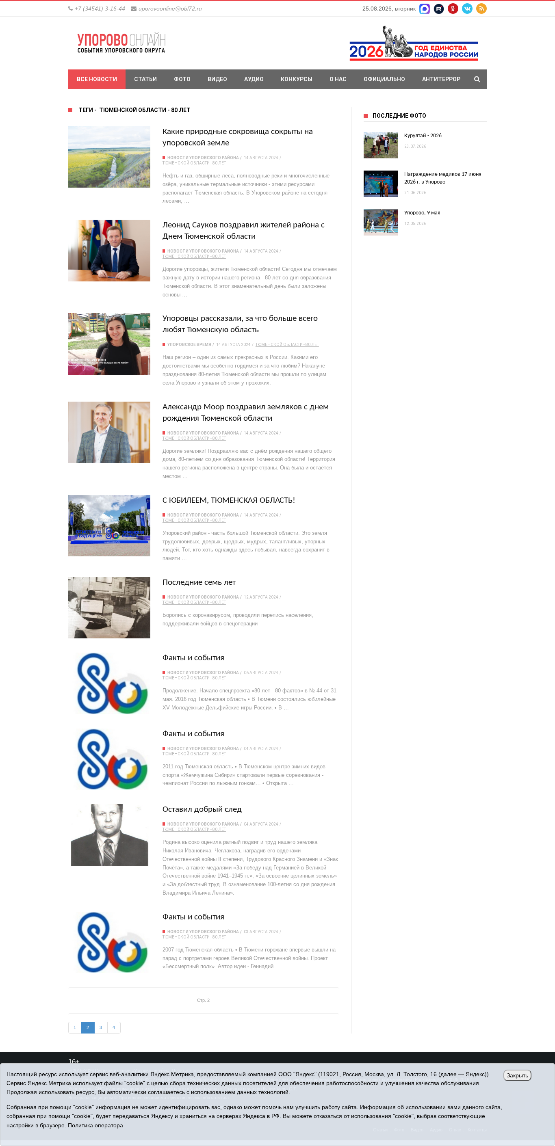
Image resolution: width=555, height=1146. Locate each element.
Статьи (145, 79)
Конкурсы (296, 79)
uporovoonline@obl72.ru (170, 8)
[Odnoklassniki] (453, 8)
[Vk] (467, 8)
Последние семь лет (199, 582)
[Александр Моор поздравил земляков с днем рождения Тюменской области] (109, 432)
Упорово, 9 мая (422, 213)
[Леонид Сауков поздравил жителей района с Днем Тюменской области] (109, 250)
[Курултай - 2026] (381, 145)
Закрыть (517, 1075)
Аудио (254, 79)
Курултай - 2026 (423, 136)
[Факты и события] (109, 683)
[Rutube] (439, 8)
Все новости (97, 79)
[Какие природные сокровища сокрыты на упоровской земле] (109, 157)
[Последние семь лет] (109, 607)
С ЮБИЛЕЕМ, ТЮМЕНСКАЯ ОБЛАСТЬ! (229, 500)
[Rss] (481, 8)
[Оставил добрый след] (109, 834)
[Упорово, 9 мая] (381, 222)
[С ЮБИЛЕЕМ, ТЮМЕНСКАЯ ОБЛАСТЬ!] (109, 525)
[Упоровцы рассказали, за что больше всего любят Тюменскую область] (109, 343)
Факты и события (193, 658)
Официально (384, 79)
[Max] (424, 8)
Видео (217, 79)
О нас (338, 79)
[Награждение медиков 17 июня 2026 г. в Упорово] (381, 184)
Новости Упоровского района (203, 158)
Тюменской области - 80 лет (194, 163)
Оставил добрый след (202, 809)
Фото (182, 79)
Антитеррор (441, 79)
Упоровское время (189, 344)
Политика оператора (95, 1125)
